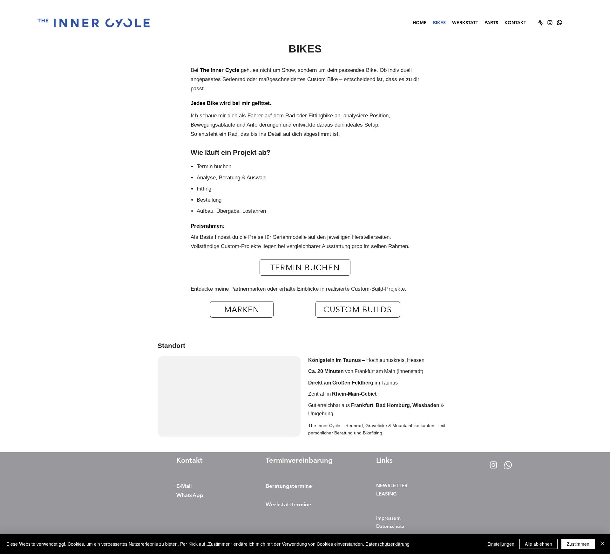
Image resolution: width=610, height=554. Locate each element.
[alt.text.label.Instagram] (550, 22)
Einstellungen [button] (500, 544)
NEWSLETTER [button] (391, 485)
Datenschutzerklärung (387, 544)
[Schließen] (602, 544)
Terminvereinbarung (299, 460)
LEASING (386, 494)
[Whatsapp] (559, 22)
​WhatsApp (189, 495)
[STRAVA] (540, 22)
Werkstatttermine (288, 504)
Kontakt (189, 460)
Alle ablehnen (538, 544)
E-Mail (184, 486)
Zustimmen (578, 544)
